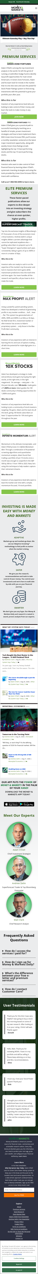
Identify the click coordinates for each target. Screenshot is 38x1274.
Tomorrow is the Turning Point (15, 734)
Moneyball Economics (16, 761)
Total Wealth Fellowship (22, 2)
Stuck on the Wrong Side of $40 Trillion (20, 755)
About (19, 1207)
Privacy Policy (19, 1222)
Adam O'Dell (15, 682)
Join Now (19, 117)
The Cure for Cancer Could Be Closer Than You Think (22, 693)
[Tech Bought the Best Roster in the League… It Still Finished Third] (19, 641)
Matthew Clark (9, 660)
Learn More (19, 287)
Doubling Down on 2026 (17, 769)
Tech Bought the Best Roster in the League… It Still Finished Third (17, 656)
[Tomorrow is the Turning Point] (19, 720)
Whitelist (19, 1236)
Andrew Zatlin (9, 737)
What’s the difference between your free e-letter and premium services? (17, 977)
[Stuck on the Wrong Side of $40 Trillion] (4, 755)
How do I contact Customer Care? (14, 990)
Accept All (19, 1270)
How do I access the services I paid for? (16, 952)
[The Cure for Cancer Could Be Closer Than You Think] (4, 693)
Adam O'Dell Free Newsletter (19, 1217)
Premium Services (19, 1209)
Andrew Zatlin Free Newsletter (19, 1219)
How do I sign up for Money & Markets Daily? (18, 963)
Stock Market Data (19, 1214)
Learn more (23, 1156)
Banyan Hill (12, 2)
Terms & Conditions (19, 1227)
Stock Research (19, 1212)
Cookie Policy (19, 1224)
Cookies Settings (19, 1258)
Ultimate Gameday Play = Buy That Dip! (18, 38)
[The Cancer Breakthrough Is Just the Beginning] (4, 678)
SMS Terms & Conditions (19, 1229)
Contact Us (19, 1238)
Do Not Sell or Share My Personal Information (19, 1232)
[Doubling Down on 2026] (4, 770)
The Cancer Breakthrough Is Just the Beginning (22, 678)
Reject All (19, 1264)
